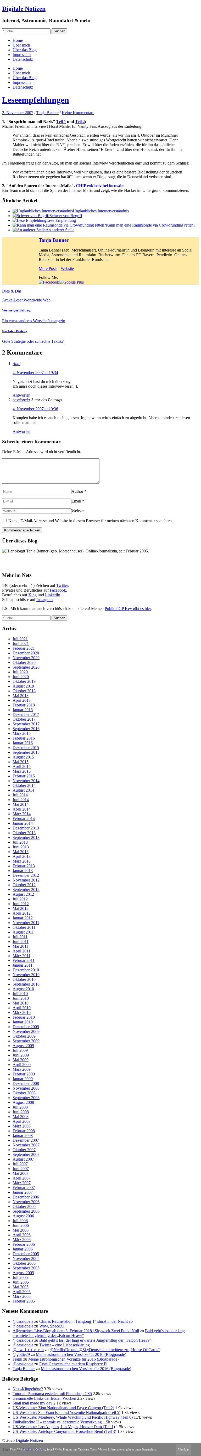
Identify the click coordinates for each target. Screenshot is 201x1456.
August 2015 (23, 757)
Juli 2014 (20, 795)
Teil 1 (61, 121)
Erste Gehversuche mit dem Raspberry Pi (73, 1364)
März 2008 (22, 1126)
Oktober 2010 (24, 979)
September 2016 (26, 728)
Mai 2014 (21, 804)
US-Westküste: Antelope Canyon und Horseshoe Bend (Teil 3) (64, 1431)
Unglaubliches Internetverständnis (101, 211)
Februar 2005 (24, 1301)
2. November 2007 (17, 112)
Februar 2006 (24, 1244)
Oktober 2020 (24, 662)
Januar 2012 (23, 918)
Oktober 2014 (24, 785)
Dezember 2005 (26, 1254)
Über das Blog (25, 50)
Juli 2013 (20, 842)
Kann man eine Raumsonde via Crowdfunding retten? (150, 225)
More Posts (48, 268)
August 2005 (23, 1272)
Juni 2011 (21, 941)
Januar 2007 (23, 1192)
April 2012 (22, 913)
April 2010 (22, 1008)
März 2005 (22, 1296)
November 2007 (26, 1145)
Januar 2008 (23, 1135)
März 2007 (22, 1183)
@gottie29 (21, 1354)
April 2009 (22, 1064)
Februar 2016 (24, 738)
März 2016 (22, 733)
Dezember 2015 (26, 747)
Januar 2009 (23, 1078)
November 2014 (26, 780)
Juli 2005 (20, 1277)
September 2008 (26, 1097)
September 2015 (26, 752)
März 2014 (22, 814)
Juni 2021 (21, 643)
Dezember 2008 (26, 1083)
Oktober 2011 (24, 927)
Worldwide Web (37, 300)
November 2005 (26, 1258)
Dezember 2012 (26, 875)
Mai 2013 (21, 851)
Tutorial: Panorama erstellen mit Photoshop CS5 (52, 1393)
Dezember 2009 (26, 1026)
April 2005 (22, 1291)
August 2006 (23, 1216)
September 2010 (26, 984)
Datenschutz (23, 59)
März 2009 (22, 1069)
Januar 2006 (23, 1249)
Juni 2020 (21, 676)
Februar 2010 (24, 1017)
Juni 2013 (21, 847)
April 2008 (22, 1121)
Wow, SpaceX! (51, 1326)
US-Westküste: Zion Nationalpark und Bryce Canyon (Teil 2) (63, 1408)
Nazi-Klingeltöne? (28, 1389)
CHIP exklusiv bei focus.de (99, 185)
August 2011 (23, 932)
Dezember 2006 (26, 1197)
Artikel (8, 300)
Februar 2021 (24, 648)
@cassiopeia (23, 1321)
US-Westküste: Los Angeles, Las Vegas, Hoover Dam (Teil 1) (64, 1426)
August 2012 (23, 894)
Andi (16, 363)
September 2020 (26, 667)
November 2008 (26, 1088)
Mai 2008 (21, 1116)
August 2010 (23, 989)
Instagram (44, 599)
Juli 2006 (20, 1220)
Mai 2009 (21, 1060)
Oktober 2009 (24, 1036)
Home (18, 40)
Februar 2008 (24, 1131)
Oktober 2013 (24, 832)
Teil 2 (80, 121)
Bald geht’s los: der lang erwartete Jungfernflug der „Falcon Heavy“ (95, 1340)
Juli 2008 (20, 1107)
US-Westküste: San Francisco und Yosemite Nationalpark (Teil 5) (66, 1412)
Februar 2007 (24, 1187)
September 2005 (26, 1268)
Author (77, 491)
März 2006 (22, 1239)
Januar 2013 (23, 870)
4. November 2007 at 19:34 (35, 372)
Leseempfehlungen (35, 100)
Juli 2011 (20, 937)
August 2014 (23, 790)
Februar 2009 (24, 1074)
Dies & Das (11, 291)
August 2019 (23, 686)
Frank (17, 1359)
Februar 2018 (24, 705)
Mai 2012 (21, 908)
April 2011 (21, 951)
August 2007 (23, 1159)
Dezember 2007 (26, 1140)
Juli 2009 (20, 1050)
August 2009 (23, 1045)
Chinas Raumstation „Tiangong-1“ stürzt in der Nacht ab (86, 1321)
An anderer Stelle (60, 230)
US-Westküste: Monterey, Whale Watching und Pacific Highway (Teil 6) (73, 1417)
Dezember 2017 (26, 714)
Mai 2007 (21, 1173)
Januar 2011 (22, 965)
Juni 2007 (21, 1168)
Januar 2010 (23, 1022)
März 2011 (21, 955)
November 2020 (26, 657)
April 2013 (22, 856)
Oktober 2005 (24, 1263)
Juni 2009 (21, 1055)
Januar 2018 (23, 710)
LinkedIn (52, 595)
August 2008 (23, 1102)
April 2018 (22, 700)
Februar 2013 (24, 866)
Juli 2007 (20, 1164)
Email (76, 501)
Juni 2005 (21, 1282)
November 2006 (26, 1201)
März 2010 (22, 1012)
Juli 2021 (20, 639)
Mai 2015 (21, 762)
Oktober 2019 (24, 681)
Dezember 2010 (26, 970)
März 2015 (22, 771)
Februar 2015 (24, 776)
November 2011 (26, 922)
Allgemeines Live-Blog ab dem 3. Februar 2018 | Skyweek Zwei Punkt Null (76, 1331)
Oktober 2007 (24, 1149)
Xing (32, 595)
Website (67, 268)
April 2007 (22, 1178)
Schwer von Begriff (65, 215)
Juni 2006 (21, 1225)
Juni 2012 (21, 903)
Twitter (62, 585)
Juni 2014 (21, 799)
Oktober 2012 (24, 885)
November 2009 (26, 1031)
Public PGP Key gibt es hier (128, 608)
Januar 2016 (23, 743)
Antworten (21, 395)
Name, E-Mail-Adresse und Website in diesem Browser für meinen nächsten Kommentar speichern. (90, 521)
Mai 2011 (20, 946)
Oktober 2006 (24, 1206)
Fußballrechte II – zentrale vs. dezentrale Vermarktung (57, 1422)
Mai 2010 (21, 1003)
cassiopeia (21, 400)
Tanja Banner (47, 112)
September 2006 (26, 1211)
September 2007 (26, 1154)
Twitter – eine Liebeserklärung (64, 1345)
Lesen (19, 300)
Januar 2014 (23, 823)
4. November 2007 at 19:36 (35, 409)
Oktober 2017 (24, 719)
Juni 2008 (21, 1112)
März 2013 (22, 861)
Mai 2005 (21, 1287)
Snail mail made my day (32, 1403)
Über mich (21, 45)
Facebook (58, 590)
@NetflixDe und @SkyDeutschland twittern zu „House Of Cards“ (105, 1349)
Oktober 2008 (24, 1093)
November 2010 (26, 974)
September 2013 (26, 837)
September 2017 (26, 724)
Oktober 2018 (24, 691)
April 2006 (22, 1235)
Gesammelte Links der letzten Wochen (44, 1398)
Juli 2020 (20, 672)
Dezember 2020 (26, 653)
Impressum (22, 54)
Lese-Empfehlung (61, 220)
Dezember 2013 (26, 828)
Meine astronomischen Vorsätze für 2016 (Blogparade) (81, 1354)
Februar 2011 (24, 960)
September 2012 (26, 889)
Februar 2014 (24, 818)
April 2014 (22, 809)
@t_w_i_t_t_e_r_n (28, 1349)
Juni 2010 (21, 998)
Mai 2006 (21, 1230)
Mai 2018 (21, 695)
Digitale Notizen (24, 8)
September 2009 (26, 1041)
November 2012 (26, 880)
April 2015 (22, 766)
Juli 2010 (20, 993)
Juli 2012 (20, 899)
